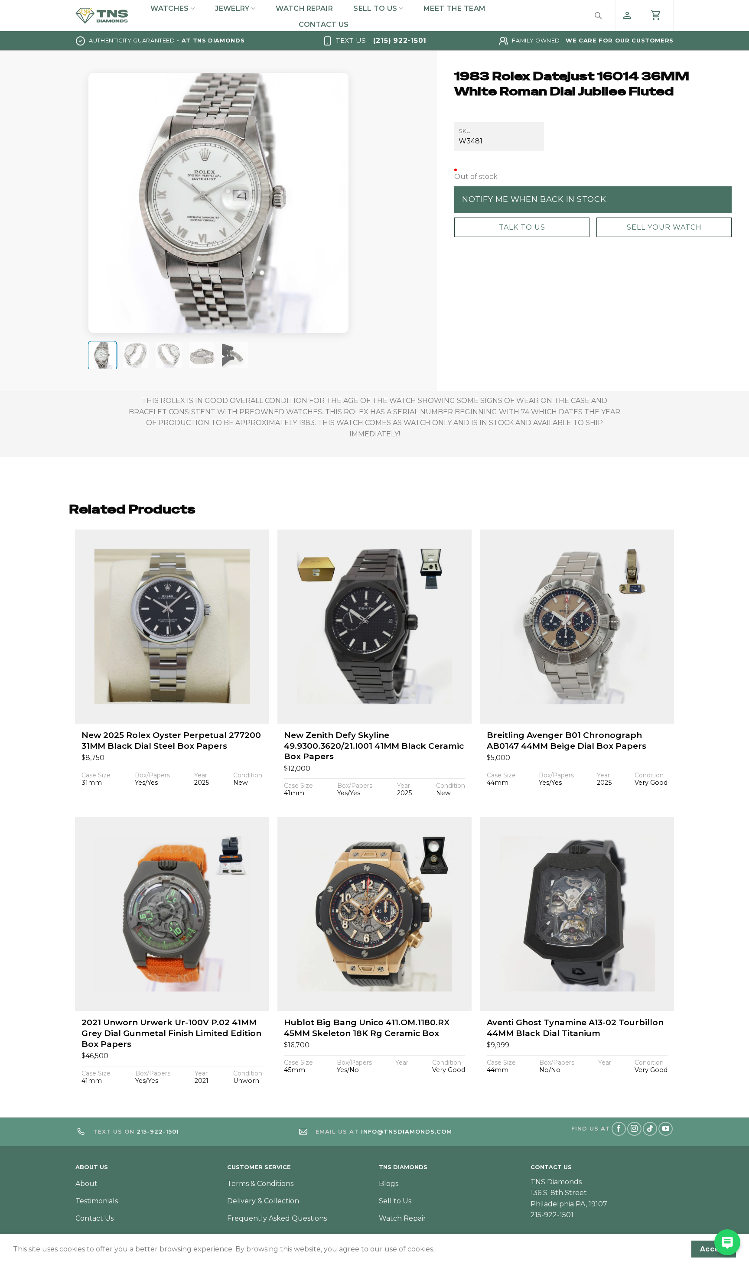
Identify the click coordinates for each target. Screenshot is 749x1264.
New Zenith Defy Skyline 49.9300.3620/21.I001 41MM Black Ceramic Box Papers (374, 745)
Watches (169, 8)
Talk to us (522, 227)
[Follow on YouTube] (665, 1129)
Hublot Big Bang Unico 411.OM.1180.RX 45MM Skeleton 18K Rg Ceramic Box (366, 1027)
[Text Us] (727, 1242)
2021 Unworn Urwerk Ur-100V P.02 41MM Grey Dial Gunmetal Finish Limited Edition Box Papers (171, 1033)
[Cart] (656, 15)
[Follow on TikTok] (650, 1129)
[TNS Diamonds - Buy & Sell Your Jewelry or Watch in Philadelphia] (101, 15)
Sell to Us (375, 8)
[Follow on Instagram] (634, 1129)
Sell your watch (664, 227)
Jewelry (232, 8)
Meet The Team (454, 8)
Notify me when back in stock (534, 199)
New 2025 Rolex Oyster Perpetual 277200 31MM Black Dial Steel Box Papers (171, 740)
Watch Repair (304, 8)
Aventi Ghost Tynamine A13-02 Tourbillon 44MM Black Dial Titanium (575, 1027)
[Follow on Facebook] (619, 1129)
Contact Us (323, 24)
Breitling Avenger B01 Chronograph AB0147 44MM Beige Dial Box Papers (566, 740)
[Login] (627, 15)
